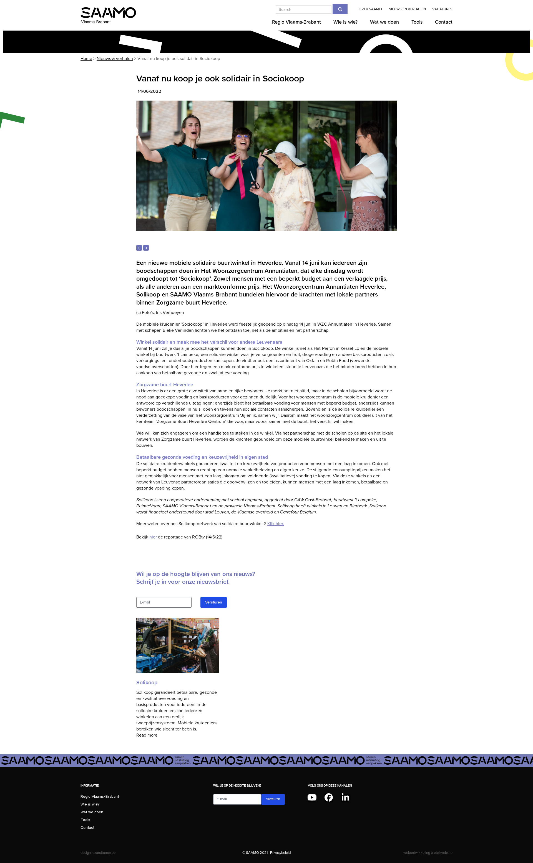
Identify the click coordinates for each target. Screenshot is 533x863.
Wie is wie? (90, 805)
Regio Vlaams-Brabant (100, 797)
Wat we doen (92, 812)
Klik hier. (275, 524)
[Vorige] (139, 248)
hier (153, 537)
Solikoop (146, 683)
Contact (87, 828)
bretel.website (441, 852)
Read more (146, 735)
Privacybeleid (280, 852)
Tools (85, 820)
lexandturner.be (103, 852)
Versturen (213, 602)
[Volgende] (146, 248)
